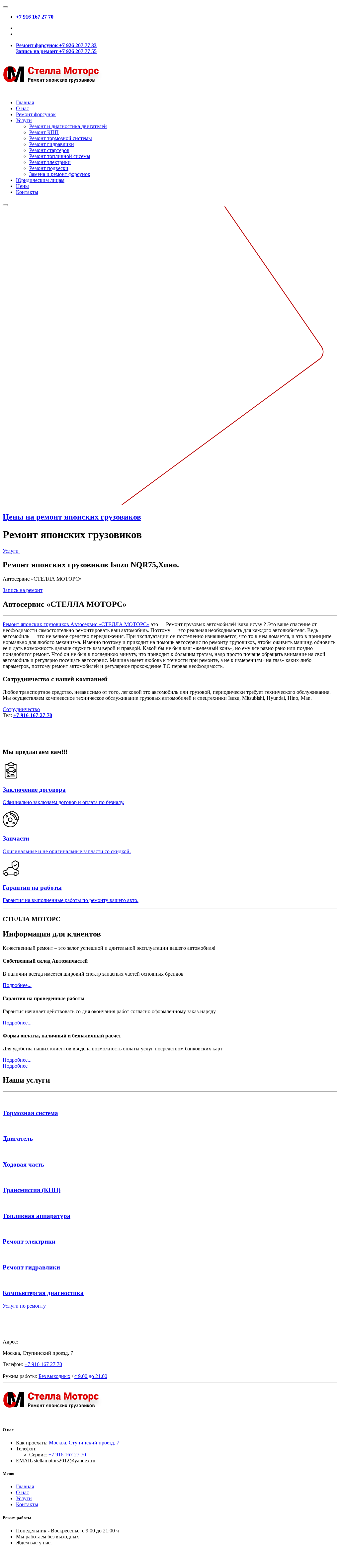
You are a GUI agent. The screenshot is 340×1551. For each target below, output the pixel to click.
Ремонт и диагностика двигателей (68, 126)
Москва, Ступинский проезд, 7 (84, 1442)
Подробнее (15, 1066)
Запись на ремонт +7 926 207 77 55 (56, 51)
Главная (25, 102)
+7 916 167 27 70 (34, 17)
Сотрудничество (21, 709)
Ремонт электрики (50, 162)
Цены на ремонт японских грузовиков (72, 517)
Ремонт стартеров (49, 150)
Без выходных (54, 1376)
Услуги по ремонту (24, 1306)
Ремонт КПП (44, 132)
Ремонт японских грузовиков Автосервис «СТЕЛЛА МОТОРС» (76, 624)
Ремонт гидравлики (51, 144)
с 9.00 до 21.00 (90, 1376)
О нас (22, 108)
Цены (22, 186)
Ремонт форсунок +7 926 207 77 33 (56, 45)
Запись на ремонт (22, 590)
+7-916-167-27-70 (32, 715)
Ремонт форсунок (36, 114)
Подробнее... (17, 985)
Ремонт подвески (48, 168)
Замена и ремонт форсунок (59, 174)
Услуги (24, 120)
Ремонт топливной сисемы (59, 156)
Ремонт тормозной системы (60, 138)
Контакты (27, 192)
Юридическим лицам (40, 180)
